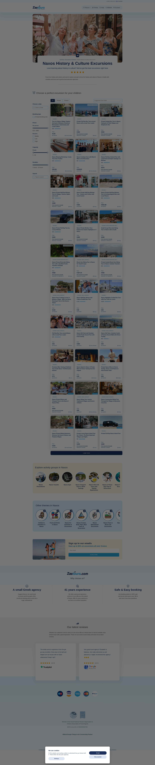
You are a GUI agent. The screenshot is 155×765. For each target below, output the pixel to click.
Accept (98, 753)
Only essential (97, 757)
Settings (56, 758)
